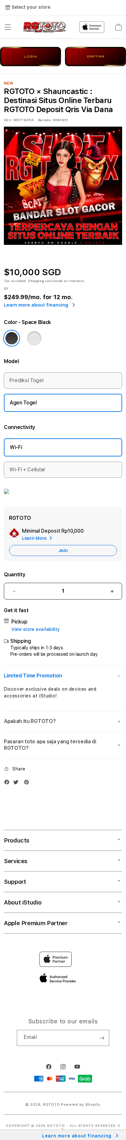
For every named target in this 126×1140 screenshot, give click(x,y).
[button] (8, 27)
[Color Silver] (34, 338)
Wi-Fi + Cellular (27, 469)
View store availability (35, 629)
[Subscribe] (102, 1038)
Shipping (36, 281)
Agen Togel (23, 403)
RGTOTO (51, 1105)
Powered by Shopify (80, 1105)
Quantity (14, 574)
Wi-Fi (16, 447)
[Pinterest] (28, 783)
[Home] (44, 27)
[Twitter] (17, 783)
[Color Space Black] (11, 338)
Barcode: (44, 120)
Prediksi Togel (26, 380)
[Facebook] (8, 783)
